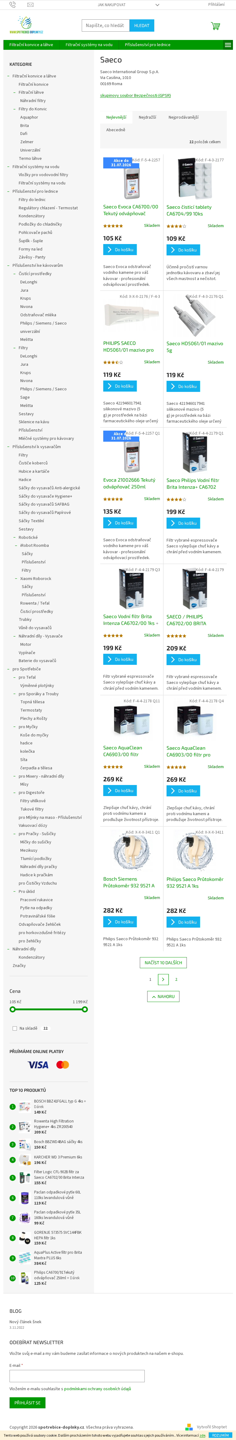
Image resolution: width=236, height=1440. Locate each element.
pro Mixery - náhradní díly (41, 776)
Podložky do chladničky (40, 224)
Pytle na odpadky (36, 908)
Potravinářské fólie (37, 916)
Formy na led (30, 249)
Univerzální (30, 150)
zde (202, 1435)
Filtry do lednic (32, 200)
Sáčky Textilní (31, 521)
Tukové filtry (32, 809)
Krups (25, 298)
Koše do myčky (34, 735)
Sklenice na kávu (34, 422)
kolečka (27, 751)
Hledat (141, 25)
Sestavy (26, 414)
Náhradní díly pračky (38, 867)
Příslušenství (30, 430)
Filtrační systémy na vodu (36, 167)
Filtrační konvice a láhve (34, 76)
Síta (23, 760)
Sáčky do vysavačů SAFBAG (44, 504)
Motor (25, 644)
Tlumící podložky (36, 859)
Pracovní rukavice (36, 900)
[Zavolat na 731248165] (19, 4)
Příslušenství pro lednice (35, 191)
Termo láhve (30, 159)
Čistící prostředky (35, 274)
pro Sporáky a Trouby (39, 694)
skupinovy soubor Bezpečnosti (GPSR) (135, 96)
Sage (25, 397)
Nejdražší (147, 117)
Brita (24, 126)
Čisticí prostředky (36, 612)
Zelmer (26, 142)
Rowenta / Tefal (34, 603)
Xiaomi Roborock (35, 579)
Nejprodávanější (184, 117)
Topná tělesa (32, 702)
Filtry (23, 348)
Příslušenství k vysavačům (37, 447)
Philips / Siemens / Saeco (43, 323)
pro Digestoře (32, 793)
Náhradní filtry (33, 101)
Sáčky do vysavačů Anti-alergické (49, 488)
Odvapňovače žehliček (40, 924)
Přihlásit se (27, 1402)
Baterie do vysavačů (37, 661)
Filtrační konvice (34, 84)
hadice (26, 743)
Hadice (25, 480)
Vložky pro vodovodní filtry (43, 175)
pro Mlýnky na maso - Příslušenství (50, 818)
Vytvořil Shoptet (212, 1427)
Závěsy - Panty (32, 257)
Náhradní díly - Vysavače (41, 636)
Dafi (23, 134)
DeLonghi (28, 282)
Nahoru (166, 996)
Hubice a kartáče (34, 471)
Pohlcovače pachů (35, 233)
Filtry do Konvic (33, 109)
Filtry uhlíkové (33, 801)
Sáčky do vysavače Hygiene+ (45, 496)
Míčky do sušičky (35, 842)
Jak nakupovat (112, 5)
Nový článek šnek (25, 1322)
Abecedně (115, 130)
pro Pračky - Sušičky (37, 834)
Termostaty (31, 710)
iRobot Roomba (34, 545)
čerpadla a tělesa (36, 768)
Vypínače (27, 653)
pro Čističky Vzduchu (38, 883)
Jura (24, 290)
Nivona (26, 307)
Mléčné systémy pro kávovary (46, 439)
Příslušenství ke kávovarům (38, 265)
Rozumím (220, 1435)
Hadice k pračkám (36, 875)
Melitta (26, 340)
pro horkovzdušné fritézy (42, 933)
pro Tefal (27, 677)
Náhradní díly (24, 949)
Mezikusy (28, 850)
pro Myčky (28, 727)
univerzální (30, 332)
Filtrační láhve (31, 92)
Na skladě (34, 1028)
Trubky (25, 620)
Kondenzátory (32, 216)
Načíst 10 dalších (163, 962)
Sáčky (27, 554)
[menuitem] (31, 45)
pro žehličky (30, 941)
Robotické (28, 538)
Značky (19, 966)
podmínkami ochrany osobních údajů (97, 1389)
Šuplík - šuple (31, 241)
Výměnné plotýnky (37, 686)
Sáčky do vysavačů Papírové (45, 513)
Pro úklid (27, 892)
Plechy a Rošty (33, 719)
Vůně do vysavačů (35, 628)
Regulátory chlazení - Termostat (48, 208)
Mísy (24, 784)
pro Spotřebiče (27, 669)
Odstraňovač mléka (38, 315)
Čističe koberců (33, 463)
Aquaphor (29, 117)
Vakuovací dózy (33, 826)
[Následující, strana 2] (163, 979)
